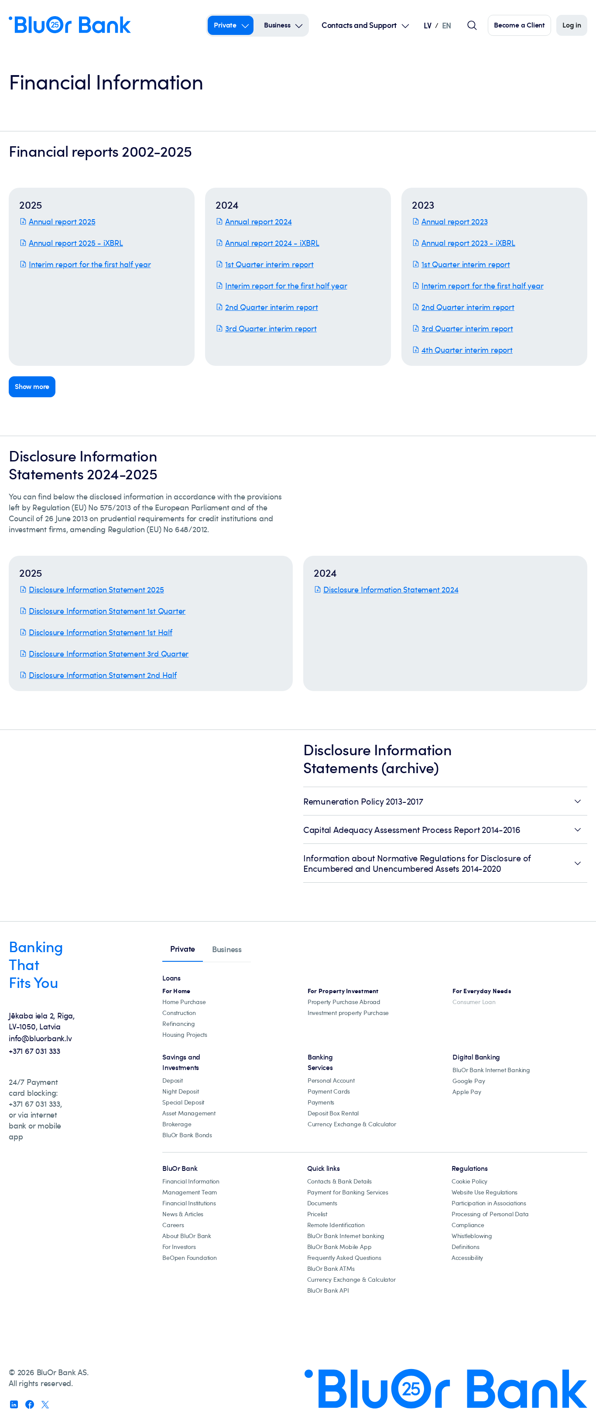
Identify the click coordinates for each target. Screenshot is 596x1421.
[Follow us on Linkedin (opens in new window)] (14, 1404)
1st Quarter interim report (269, 264)
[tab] (182, 949)
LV (427, 25)
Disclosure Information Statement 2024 (391, 589)
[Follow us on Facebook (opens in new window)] (29, 1404)
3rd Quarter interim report (271, 328)
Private (225, 24)
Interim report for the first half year (90, 264)
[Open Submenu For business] (299, 25)
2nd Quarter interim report (271, 307)
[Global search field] (472, 25)
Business (277, 24)
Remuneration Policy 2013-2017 (363, 801)
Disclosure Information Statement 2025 (96, 589)
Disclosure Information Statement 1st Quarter (107, 611)
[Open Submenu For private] (245, 25)
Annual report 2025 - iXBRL (76, 242)
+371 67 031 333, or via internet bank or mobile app (35, 1120)
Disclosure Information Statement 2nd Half (103, 675)
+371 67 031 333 (34, 1051)
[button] (102, 277)
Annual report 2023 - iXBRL (468, 242)
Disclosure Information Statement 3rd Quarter (108, 653)
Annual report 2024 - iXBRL (272, 242)
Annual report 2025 (62, 221)
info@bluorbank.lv (40, 1038)
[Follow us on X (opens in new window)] (45, 1404)
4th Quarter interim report (467, 349)
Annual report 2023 (454, 221)
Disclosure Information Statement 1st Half (100, 632)
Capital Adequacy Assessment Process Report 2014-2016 (411, 829)
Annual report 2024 (258, 221)
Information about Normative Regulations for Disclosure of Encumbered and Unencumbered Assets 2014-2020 (417, 863)
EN (446, 25)
